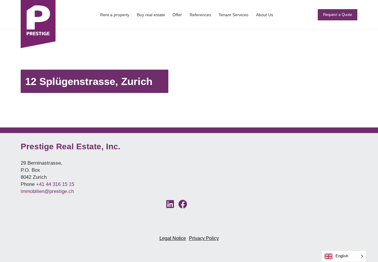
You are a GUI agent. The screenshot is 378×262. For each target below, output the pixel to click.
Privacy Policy (204, 238)
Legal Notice (172, 238)
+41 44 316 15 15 (55, 184)
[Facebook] (183, 205)
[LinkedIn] (170, 205)
